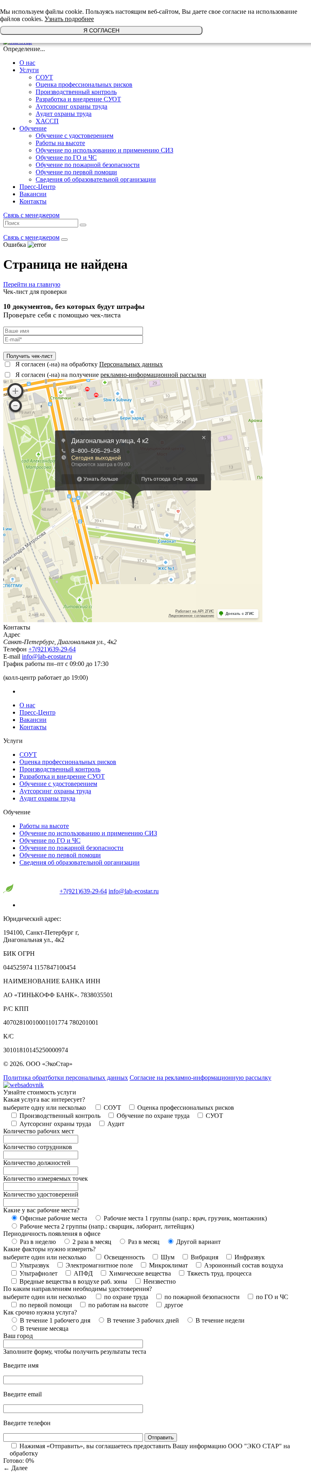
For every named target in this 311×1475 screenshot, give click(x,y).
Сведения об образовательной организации (96, 179)
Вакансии (33, 194)
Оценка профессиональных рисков (84, 84)
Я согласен (101, 30)
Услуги (29, 69)
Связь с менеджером (31, 215)
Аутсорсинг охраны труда (71, 106)
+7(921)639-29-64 (52, 649)
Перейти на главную (31, 284)
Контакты (33, 201)
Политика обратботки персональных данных (65, 1077)
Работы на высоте (60, 142)
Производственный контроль (76, 91)
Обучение (33, 128)
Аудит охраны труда (64, 113)
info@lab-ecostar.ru (47, 656)
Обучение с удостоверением (74, 135)
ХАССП (47, 121)
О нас (27, 62)
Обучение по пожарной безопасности (88, 164)
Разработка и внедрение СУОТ (78, 99)
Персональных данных (131, 364)
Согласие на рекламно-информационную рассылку (200, 1077)
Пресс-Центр (37, 186)
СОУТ (44, 77)
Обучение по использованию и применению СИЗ (104, 150)
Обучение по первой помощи (76, 172)
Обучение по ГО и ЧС (66, 157)
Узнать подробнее (69, 18)
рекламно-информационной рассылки (153, 374)
